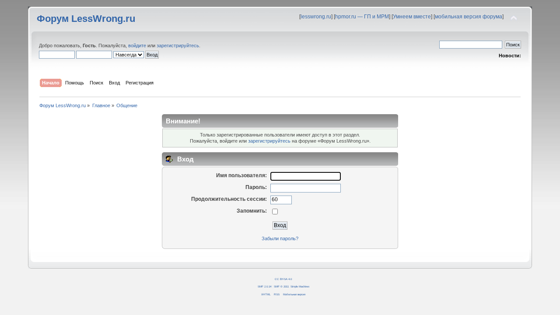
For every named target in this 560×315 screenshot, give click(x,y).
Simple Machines (299, 286)
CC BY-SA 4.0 (283, 278)
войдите (137, 45)
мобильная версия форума (468, 17)
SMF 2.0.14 (264, 286)
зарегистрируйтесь (178, 45)
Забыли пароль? (280, 238)
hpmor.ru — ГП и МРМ (362, 17)
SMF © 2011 (281, 286)
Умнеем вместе (412, 17)
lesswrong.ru (316, 17)
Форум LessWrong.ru (86, 18)
